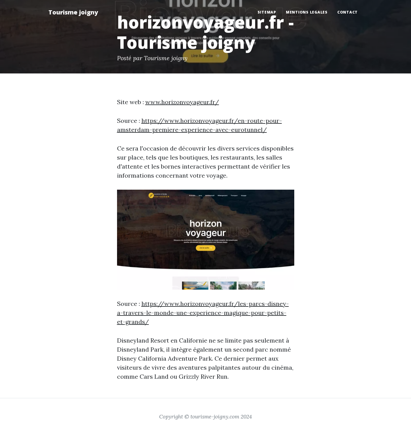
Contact (347, 12)
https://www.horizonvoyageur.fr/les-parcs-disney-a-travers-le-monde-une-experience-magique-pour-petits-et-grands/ (203, 312)
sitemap (267, 12)
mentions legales (307, 12)
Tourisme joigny (73, 12)
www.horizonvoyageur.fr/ (182, 102)
